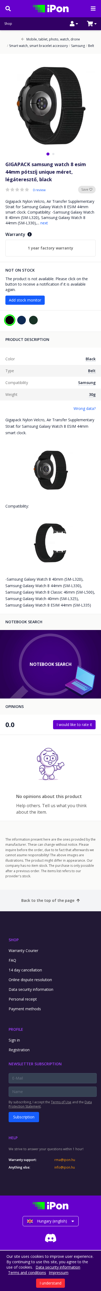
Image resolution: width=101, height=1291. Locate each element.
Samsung (77, 46)
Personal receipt (23, 999)
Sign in (14, 1040)
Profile (16, 1029)
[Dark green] (33, 320)
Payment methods (25, 1008)
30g (92, 394)
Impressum (58, 1272)
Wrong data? (85, 408)
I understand (50, 1283)
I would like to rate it (74, 724)
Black (91, 358)
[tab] (47, 153)
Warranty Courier (23, 950)
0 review (39, 190)
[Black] (9, 320)
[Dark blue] (21, 320)
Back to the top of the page (47, 900)
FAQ (12, 960)
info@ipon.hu (64, 1167)
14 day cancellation (25, 969)
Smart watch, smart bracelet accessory (37, 46)
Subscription (23, 1116)
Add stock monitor (25, 300)
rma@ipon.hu (64, 1160)
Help (13, 1137)
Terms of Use (61, 1102)
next (44, 222)
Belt (90, 46)
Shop (8, 24)
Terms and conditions (27, 1272)
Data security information (31, 989)
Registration (19, 1049)
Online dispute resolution (30, 979)
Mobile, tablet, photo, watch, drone (53, 39)
